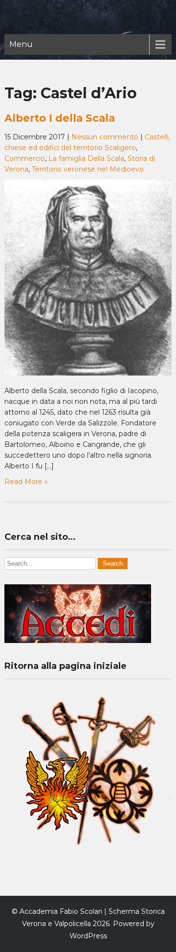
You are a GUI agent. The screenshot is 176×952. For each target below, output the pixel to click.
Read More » (26, 481)
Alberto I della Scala (59, 118)
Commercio (24, 158)
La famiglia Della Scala (86, 158)
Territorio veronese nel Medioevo (88, 169)
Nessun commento (104, 137)
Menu (21, 44)
